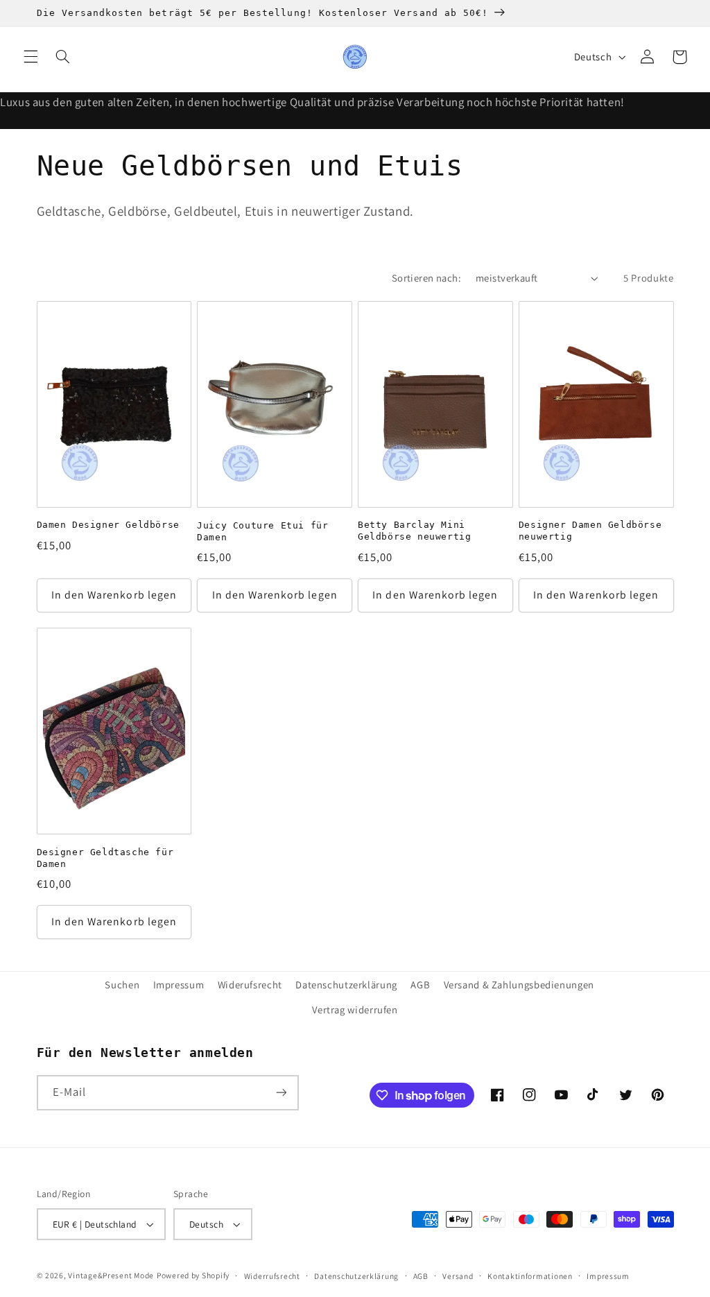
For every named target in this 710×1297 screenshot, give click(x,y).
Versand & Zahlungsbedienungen (519, 984)
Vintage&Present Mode (111, 1275)
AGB (420, 984)
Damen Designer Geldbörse (108, 524)
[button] (30, 57)
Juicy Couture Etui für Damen (262, 531)
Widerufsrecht (250, 984)
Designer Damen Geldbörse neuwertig (590, 530)
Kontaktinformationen (530, 1276)
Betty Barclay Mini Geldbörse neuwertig (414, 530)
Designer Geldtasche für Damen (105, 858)
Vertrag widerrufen (354, 1009)
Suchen (122, 984)
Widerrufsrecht (272, 1276)
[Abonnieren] (281, 1092)
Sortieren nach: (426, 277)
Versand (457, 1276)
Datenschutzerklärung (346, 984)
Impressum (179, 984)
